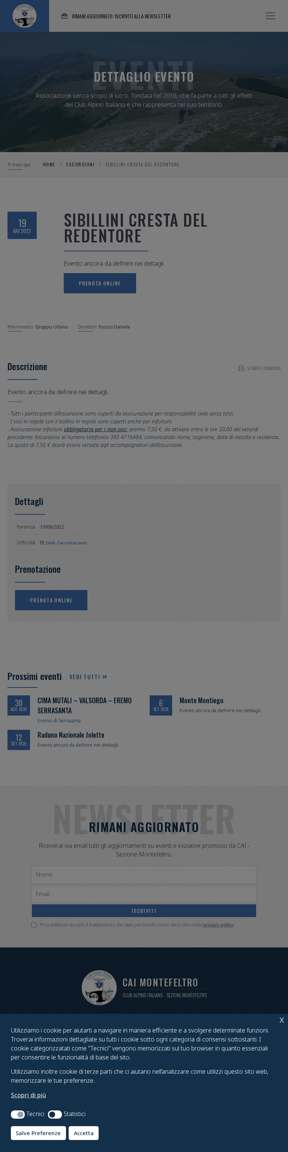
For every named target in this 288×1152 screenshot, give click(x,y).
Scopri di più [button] (28, 1095)
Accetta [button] (84, 1133)
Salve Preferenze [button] (38, 1133)
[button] (18, 1114)
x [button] (281, 1019)
